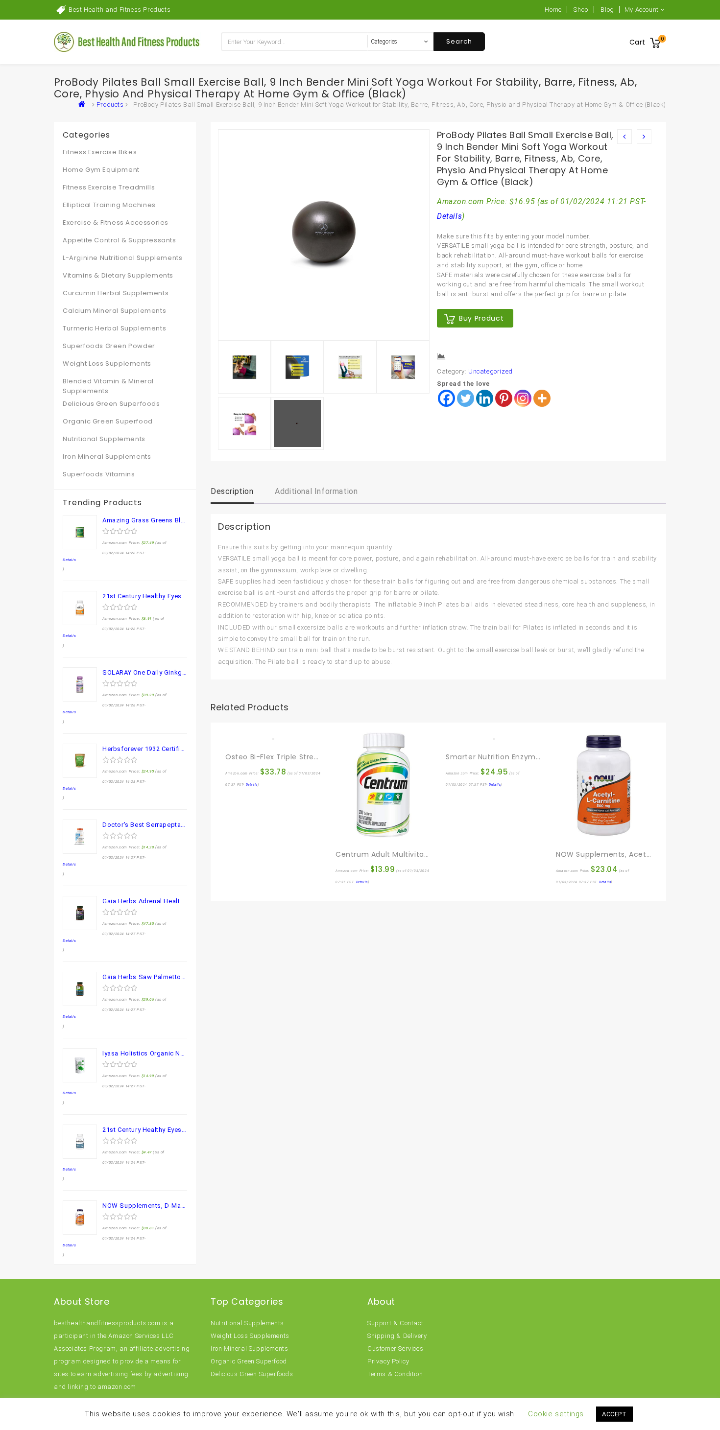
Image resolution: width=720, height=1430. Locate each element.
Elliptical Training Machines (109, 205)
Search (459, 41)
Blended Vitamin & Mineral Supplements (108, 386)
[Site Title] (127, 41)
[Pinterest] (503, 398)
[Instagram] (522, 398)
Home (553, 9)
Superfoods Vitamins (99, 474)
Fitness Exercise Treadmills (109, 187)
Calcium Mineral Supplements (114, 310)
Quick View (254, 736)
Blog (607, 9)
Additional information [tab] (316, 491)
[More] (542, 398)
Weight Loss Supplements (107, 363)
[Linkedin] (484, 398)
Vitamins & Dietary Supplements (118, 275)
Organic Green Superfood (108, 421)
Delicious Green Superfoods (111, 403)
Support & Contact (395, 1323)
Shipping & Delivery (397, 1335)
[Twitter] (465, 398)
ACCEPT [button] (614, 1414)
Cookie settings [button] (556, 1413)
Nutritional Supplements (104, 439)
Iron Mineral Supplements (107, 456)
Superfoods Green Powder (109, 346)
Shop (581, 9)
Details (449, 216)
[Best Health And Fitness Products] (84, 104)
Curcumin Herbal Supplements (115, 293)
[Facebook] (446, 398)
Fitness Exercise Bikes (100, 152)
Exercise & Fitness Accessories (115, 222)
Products (110, 104)
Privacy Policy (388, 1361)
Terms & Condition (395, 1374)
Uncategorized (490, 371)
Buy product (481, 318)
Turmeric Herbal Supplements (114, 328)
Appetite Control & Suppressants (119, 240)
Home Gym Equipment (101, 169)
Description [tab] (232, 491)
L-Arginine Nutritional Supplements (122, 257)
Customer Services (395, 1348)
